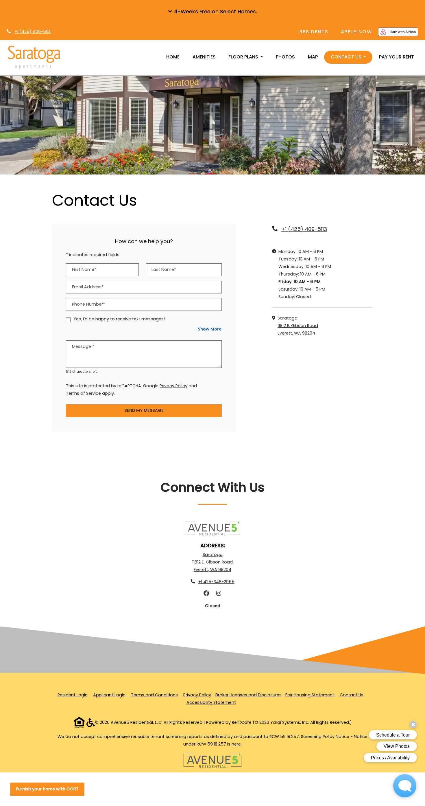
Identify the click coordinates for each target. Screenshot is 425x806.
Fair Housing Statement (309, 695)
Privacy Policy (173, 386)
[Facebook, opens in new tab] (206, 593)
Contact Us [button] (347, 57)
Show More (210, 329)
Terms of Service (83, 393)
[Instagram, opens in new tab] (219, 593)
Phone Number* (88, 304)
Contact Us (351, 695)
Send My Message (144, 410)
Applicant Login (109, 695)
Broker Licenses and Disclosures (248, 695)
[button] (212, 11)
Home (173, 57)
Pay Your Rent (396, 57)
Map (313, 57)
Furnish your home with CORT (47, 789)
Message (83, 346)
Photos (285, 57)
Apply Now (359, 31)
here (236, 744)
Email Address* (88, 287)
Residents (317, 31)
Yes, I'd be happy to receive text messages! (119, 319)
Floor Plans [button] (243, 57)
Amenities (204, 57)
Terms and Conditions (154, 695)
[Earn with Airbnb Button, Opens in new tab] (398, 31)
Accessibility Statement (211, 702)
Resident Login (73, 695)
